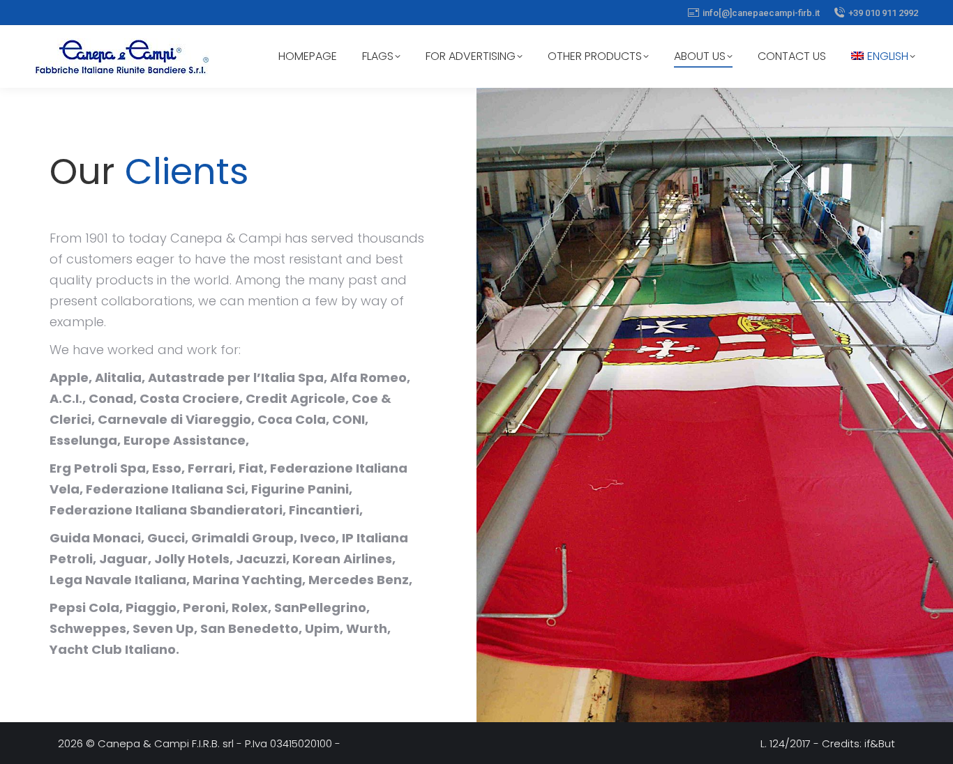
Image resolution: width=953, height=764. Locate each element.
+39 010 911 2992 (883, 13)
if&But (879, 743)
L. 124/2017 (785, 743)
